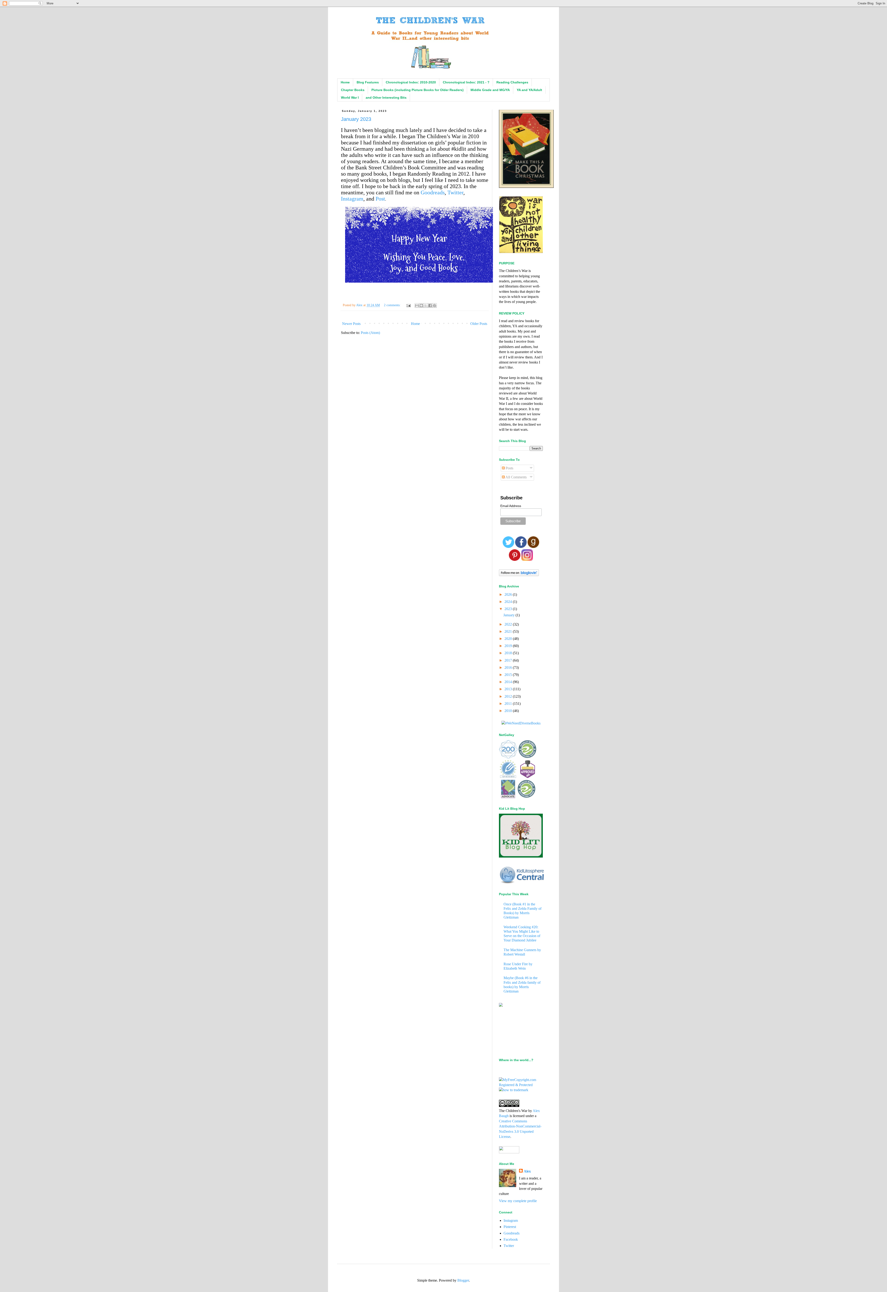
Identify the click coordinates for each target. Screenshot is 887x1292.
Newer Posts (351, 324)
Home (345, 82)
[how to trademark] (513, 1090)
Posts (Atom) (370, 333)
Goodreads (433, 192)
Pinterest (510, 1227)
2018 (508, 653)
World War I (350, 97)
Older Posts (478, 324)
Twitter (455, 192)
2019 (508, 646)
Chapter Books (353, 90)
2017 (508, 660)
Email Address (510, 506)
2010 (508, 711)
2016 (508, 667)
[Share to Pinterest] (434, 305)
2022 (508, 624)
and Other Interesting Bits (386, 97)
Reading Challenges (512, 82)
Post (380, 199)
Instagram (352, 199)
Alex (527, 1171)
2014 (508, 682)
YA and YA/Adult (529, 90)
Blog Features (368, 82)
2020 (508, 639)
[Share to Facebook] (430, 305)
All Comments (516, 477)
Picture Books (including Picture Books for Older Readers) (417, 90)
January (509, 615)
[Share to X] (425, 305)
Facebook (511, 1239)
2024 (508, 602)
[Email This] (417, 305)
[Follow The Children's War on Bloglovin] (519, 575)
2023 (508, 609)
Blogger (463, 1280)
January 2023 (356, 119)
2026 (508, 594)
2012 (508, 696)
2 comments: (392, 305)
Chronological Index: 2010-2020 (411, 82)
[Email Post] (408, 305)
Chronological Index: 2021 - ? (466, 82)
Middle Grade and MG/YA (490, 90)
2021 (508, 631)
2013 (508, 689)
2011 (508, 704)
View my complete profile (518, 1201)
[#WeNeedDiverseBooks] (521, 723)
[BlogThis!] (421, 305)
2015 (508, 675)
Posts (509, 468)
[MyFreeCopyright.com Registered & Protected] (521, 1085)
